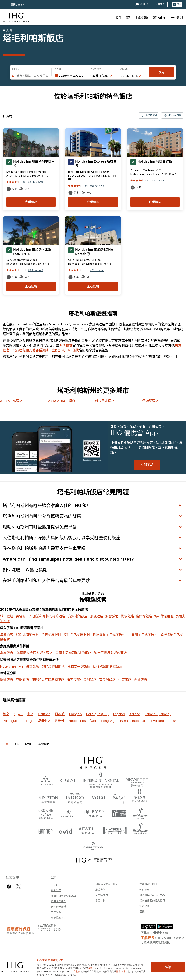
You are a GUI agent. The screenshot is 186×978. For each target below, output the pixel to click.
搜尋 (162, 72)
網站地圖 (145, 906)
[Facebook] (9, 886)
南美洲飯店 (107, 680)
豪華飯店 (32, 666)
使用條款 (145, 889)
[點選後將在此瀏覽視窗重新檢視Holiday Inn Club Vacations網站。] (140, 830)
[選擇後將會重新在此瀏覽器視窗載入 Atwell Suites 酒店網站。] (88, 830)
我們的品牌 (158, 17)
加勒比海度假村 (27, 634)
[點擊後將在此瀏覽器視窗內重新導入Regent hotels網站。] (67, 780)
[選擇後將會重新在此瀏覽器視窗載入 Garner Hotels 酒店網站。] (45, 830)
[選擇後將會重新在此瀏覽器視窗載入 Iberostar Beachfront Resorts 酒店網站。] (69, 814)
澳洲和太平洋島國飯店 (48, 680)
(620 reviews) (35, 270)
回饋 (142, 911)
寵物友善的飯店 (78, 666)
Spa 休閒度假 (164, 616)
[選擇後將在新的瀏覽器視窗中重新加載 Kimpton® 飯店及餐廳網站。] (48, 797)
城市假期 (6, 616)
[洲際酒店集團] (16, 17)
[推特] (18, 886)
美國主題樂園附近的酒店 (73, 653)
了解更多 (148, 937)
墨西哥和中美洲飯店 (81, 680)
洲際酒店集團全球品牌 (63, 895)
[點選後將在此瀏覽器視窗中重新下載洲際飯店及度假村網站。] (100, 780)
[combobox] (32, 76)
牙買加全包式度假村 (142, 634)
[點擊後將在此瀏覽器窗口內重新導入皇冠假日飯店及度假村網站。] (45, 814)
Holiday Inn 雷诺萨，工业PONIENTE (32, 252)
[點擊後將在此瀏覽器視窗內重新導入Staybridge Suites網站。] (115, 830)
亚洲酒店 (22, 680)
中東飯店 (124, 680)
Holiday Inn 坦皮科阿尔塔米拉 (34, 163)
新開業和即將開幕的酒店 (47, 616)
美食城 (21, 616)
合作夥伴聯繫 (58, 906)
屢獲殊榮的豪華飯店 (107, 666)
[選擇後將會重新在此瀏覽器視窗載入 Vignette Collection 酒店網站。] (137, 779)
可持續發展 (101, 895)
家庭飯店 (6, 653)
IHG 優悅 (65, 345)
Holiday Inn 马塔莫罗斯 (154, 161)
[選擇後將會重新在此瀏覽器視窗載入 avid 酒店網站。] (65, 830)
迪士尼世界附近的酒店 (110, 653)
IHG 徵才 (56, 885)
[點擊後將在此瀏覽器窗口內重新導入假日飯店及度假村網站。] (140, 814)
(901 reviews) (35, 182)
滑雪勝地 (111, 616)
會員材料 (100, 900)
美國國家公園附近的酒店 (35, 653)
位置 (118, 17)
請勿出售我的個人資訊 (152, 900)
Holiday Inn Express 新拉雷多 (96, 163)
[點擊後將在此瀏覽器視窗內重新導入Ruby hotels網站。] (119, 797)
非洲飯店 (140, 680)
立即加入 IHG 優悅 (65, 350)
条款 (90, 967)
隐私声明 (120, 971)
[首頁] (7, 744)
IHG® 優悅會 (177, 17)
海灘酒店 (6, 634)
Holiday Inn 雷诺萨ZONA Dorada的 (94, 252)
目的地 (15, 69)
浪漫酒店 (96, 616)
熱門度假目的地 (53, 666)
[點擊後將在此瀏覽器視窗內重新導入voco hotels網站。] (98, 797)
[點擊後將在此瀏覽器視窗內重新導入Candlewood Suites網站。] (93, 846)
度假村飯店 (144, 616)
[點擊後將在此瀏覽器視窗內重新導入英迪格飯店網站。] (75, 797)
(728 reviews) (97, 270)
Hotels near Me (11, 666)
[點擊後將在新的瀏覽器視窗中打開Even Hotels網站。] (94, 814)
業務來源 (56, 912)
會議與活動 (141, 17)
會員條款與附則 (148, 884)
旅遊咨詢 (100, 889)
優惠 (128, 17)
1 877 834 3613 (49, 929)
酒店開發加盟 (58, 901)
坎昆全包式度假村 (77, 634)
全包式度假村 (51, 634)
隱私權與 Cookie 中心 (152, 895)
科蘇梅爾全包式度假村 (109, 634)
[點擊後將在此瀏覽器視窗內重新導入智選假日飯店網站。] (119, 814)
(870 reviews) (158, 180)
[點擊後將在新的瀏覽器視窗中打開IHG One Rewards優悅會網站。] (93, 860)
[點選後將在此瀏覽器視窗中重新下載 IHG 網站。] (93, 763)
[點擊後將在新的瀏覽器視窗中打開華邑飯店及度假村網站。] (139, 797)
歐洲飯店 (6, 680)
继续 (168, 967)
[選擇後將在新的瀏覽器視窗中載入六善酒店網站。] (45, 780)
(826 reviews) (97, 185)
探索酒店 (56, 890)
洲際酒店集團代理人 (106, 884)
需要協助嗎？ (18, 4)
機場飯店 (127, 616)
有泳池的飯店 (78, 616)
